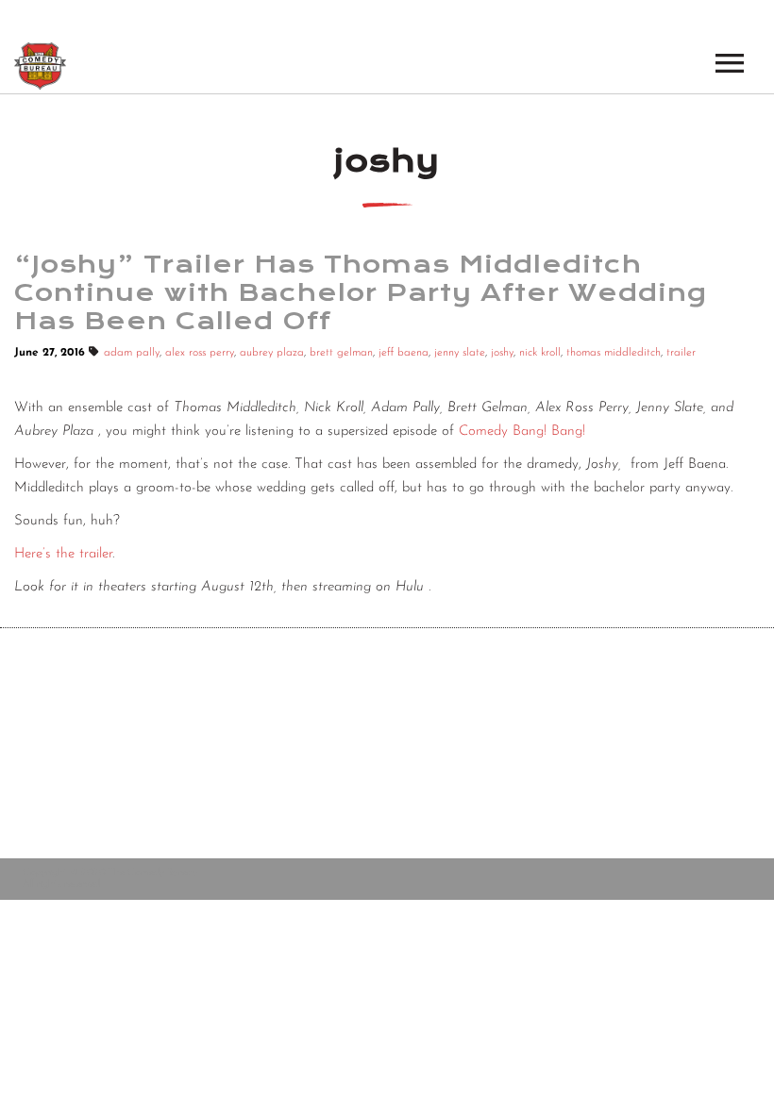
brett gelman (341, 352)
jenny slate (459, 352)
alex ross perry (199, 352)
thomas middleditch (613, 352)
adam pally (132, 352)
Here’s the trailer (63, 554)
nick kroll (540, 352)
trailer (681, 352)
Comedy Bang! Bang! (522, 431)
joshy (502, 352)
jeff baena (404, 352)
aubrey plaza (272, 352)
